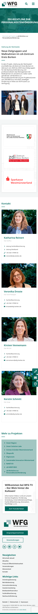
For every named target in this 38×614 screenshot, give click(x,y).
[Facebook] (9, 547)
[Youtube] (20, 547)
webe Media (22, 610)
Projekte (13, 36)
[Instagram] (14, 547)
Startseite (5, 36)
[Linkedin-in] (4, 547)
